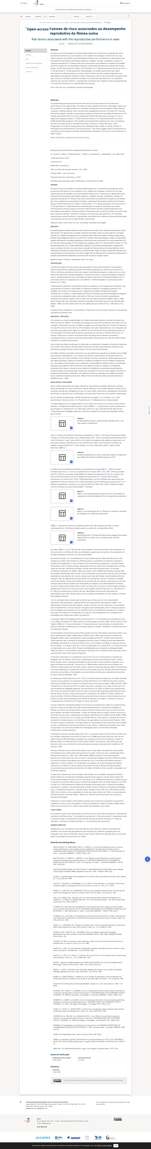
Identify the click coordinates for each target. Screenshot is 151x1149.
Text (27, 59)
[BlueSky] (37, 1127)
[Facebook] (44, 1127)
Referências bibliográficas (34, 63)
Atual (45, 16)
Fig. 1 (106, 469)
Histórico (29, 71)
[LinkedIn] (41, 1127)
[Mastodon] (39, 1127)
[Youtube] (46, 1127)
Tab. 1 (94, 406)
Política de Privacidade (104, 1145)
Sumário (28, 16)
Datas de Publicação (32, 67)
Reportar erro (149, 409)
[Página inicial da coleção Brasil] (27, 1123)
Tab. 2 (64, 448)
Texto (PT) (89, 16)
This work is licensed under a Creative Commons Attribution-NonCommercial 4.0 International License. (93, 1080)
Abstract (28, 55)
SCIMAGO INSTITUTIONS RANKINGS (80, 44)
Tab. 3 (56, 526)
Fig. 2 (64, 549)
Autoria (61, 44)
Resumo (76, 16)
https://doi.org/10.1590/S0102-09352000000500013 (85, 22)
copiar (107, 22)
